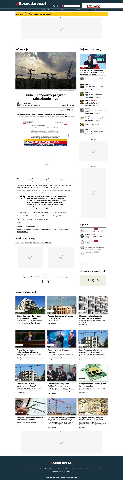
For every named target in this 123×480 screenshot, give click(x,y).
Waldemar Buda (46, 242)
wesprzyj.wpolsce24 (22, 231)
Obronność (50, 9)
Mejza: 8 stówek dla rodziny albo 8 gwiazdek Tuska (37, 219)
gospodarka (28, 242)
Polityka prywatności (60, 477)
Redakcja (69, 471)
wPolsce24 (45, 229)
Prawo (34, 9)
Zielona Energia (90, 9)
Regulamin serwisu (50, 477)
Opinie (96, 9)
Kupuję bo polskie (59, 9)
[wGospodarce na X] (54, 5)
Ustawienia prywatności (71, 477)
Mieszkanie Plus (37, 242)
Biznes (29, 9)
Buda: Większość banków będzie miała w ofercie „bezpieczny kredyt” (42, 216)
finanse (22, 242)
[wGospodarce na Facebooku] (50, 5)
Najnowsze (18, 9)
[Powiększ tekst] (68, 110)
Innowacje (66, 9)
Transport (39, 9)
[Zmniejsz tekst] (72, 110)
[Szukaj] (63, 6)
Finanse (24, 9)
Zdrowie (78, 9)
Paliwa (44, 9)
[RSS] (58, 5)
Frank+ (83, 9)
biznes (17, 242)
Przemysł (73, 9)
